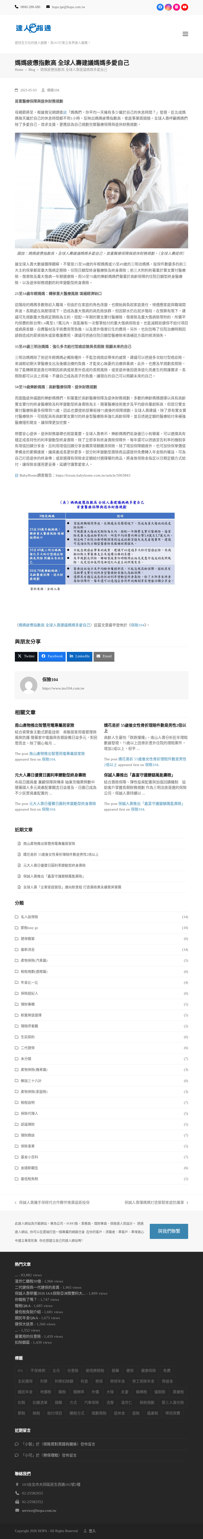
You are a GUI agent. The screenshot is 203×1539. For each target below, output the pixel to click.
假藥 (115, 1371)
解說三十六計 (31, 1081)
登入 (92, 1531)
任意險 (72, 1371)
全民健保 (25, 1381)
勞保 (99, 1381)
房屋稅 (178, 1392)
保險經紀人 (29, 993)
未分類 (26, 1059)
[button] (185, 34)
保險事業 (28, 1146)
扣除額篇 (22, 1342)
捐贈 (58, 1403)
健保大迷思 (24, 1324)
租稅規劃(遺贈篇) (34, 972)
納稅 (36, 1413)
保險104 (53, 90)
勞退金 (167, 1381)
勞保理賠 (50, 1455)
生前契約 (28, 1037)
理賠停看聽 (29, 1026)
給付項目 (54, 1413)
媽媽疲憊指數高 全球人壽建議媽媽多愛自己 (54, 625)
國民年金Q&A (26, 1318)
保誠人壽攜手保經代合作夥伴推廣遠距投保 (52, 1203)
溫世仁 (126, 1403)
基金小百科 (29, 1157)
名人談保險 (29, 917)
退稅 (136, 1413)
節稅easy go (29, 928)
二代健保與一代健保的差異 (37, 1287)
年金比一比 (29, 982)
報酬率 (78, 1392)
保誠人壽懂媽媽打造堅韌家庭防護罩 (154, 1203)
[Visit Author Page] (28, 685)
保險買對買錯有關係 (60, 1444)
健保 (130, 1371)
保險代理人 (29, 1113)
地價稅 (45, 1392)
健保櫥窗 (28, 939)
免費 (167, 1371)
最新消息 (28, 949)
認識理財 (28, 1124)
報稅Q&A (22, 1306)
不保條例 (37, 1371)
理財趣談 (28, 1135)
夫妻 (124, 1392)
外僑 (95, 1392)
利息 (84, 1381)
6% (20, 1371)
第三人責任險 (173, 1403)
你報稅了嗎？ (26, 1300)
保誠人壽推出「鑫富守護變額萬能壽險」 (139, 775)
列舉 (44, 1381)
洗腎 (110, 1403)
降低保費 (172, 1413)
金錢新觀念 (29, 1168)
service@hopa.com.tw (39, 1511)
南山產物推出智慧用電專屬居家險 (44, 725)
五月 (56, 1371)
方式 (73, 1403)
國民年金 (25, 1392)
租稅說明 (28, 1102)
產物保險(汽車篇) (34, 960)
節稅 (21, 1413)
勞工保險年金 (143, 1381)
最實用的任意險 (28, 1336)
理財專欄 (28, 1004)
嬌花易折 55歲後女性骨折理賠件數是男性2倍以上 (61, 854)
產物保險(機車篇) (34, 1070)
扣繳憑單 (40, 1403)
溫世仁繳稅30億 (28, 1281)
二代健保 (28, 1048)
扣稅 (21, 1403)
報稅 (62, 1392)
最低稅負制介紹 (28, 1312)
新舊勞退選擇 (31, 1015)
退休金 (119, 1413)
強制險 (159, 1392)
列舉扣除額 (64, 1381)
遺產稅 (152, 1413)
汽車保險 (91, 1403)
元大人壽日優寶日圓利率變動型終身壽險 (50, 775)
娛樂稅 (141, 1392)
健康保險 (148, 1371)
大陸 (110, 1392)
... (16, 1275)
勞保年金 (117, 1381)
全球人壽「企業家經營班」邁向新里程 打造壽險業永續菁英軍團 (72, 887)
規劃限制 (99, 1413)
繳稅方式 (77, 1413)
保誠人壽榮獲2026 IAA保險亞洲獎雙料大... (50, 1293)
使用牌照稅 (95, 1371)
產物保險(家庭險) (34, 1092)
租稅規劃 (147, 1403)
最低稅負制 (29, 1179)
